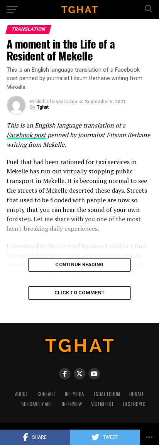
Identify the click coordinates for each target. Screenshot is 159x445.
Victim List (102, 404)
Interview (72, 404)
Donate (136, 394)
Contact (46, 394)
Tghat (43, 107)
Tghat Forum (106, 394)
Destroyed (134, 404)
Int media (74, 394)
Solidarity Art (36, 404)
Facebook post (26, 135)
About (21, 394)
